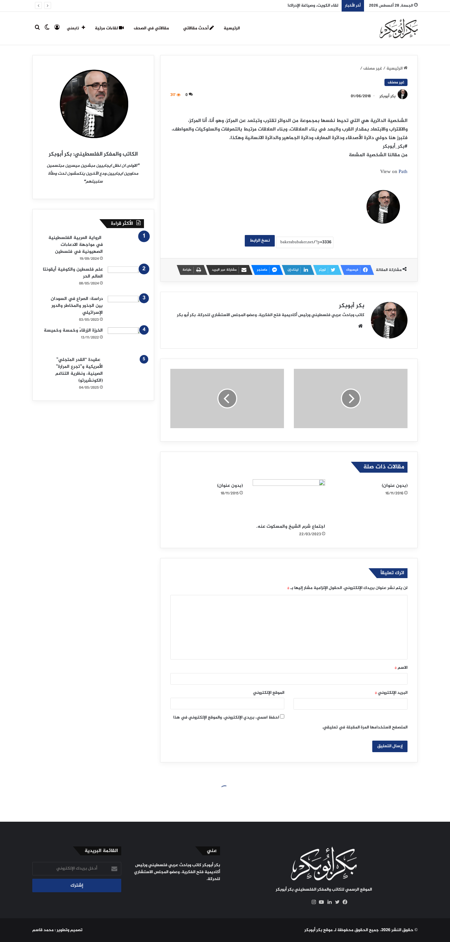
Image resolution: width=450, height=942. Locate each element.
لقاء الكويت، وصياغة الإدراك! (313, 5)
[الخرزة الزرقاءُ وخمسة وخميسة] (126, 339)
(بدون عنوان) (395, 485)
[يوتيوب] (320, 902)
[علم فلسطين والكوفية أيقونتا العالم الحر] (126, 278)
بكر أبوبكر (388, 96)
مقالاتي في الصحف (152, 28)
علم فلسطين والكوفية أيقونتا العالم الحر (73, 273)
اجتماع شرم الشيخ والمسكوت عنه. (290, 526)
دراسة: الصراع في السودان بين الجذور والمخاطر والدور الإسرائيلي (77, 305)
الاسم (401, 667)
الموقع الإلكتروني (268, 692)
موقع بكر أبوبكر (318, 930)
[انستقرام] (312, 902)
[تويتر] (336, 902)
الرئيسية (232, 28)
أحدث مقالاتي (196, 28)
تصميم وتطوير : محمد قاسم (57, 930)
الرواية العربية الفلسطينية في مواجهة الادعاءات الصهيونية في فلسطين (75, 244)
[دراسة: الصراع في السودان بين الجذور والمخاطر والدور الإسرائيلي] (126, 308)
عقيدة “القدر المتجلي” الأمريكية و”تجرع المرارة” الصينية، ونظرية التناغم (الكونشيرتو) (79, 370)
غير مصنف (372, 68)
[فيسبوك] (344, 902)
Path (403, 172)
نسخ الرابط (260, 240)
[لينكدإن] (328, 902)
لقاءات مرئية (107, 28)
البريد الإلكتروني (391, 692)
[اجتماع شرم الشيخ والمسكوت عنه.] (289, 499)
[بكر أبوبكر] (399, 28)
